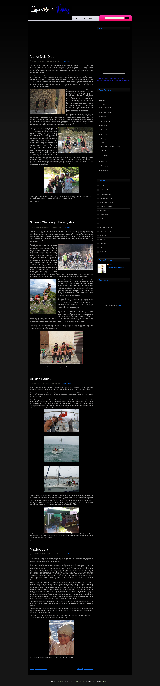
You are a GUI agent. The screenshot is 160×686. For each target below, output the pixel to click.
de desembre (105, 107)
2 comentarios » (66, 554)
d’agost (103, 125)
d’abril (103, 161)
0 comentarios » (66, 383)
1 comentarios (66, 61)
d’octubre (103, 116)
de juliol (103, 130)
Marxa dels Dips (42, 56)
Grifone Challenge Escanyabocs (53, 222)
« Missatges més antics (85, 669)
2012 (100, 100)
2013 (100, 95)
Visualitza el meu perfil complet (115, 267)
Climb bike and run (105, 194)
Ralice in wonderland (106, 248)
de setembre (104, 121)
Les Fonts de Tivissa (106, 227)
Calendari (74, 18)
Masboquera (39, 549)
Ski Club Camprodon (106, 252)
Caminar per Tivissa (105, 190)
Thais (110, 264)
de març (103, 166)
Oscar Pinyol (103, 235)
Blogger (120, 305)
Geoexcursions (104, 215)
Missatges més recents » (38, 669)
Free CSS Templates (79, 681)
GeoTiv (102, 219)
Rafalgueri (103, 243)
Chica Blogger (104, 681)
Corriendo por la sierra (106, 198)
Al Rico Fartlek (40, 379)
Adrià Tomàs (103, 186)
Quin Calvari (103, 239)
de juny (103, 134)
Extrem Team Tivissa (106, 206)
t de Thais (88, 18)
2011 (100, 104)
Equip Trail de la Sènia (106, 202)
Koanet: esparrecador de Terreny (109, 223)
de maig (103, 139)
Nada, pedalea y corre (106, 231)
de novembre (105, 112)
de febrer (103, 170)
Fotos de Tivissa (104, 210)
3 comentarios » (66, 227)
